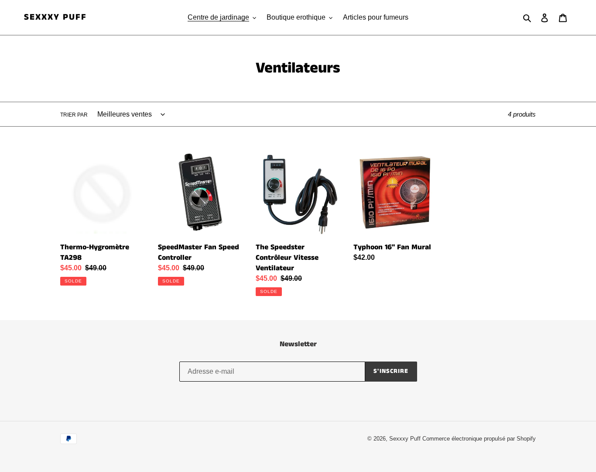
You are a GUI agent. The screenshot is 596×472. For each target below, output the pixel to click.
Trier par (74, 115)
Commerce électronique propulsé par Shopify (479, 438)
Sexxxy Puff (55, 17)
